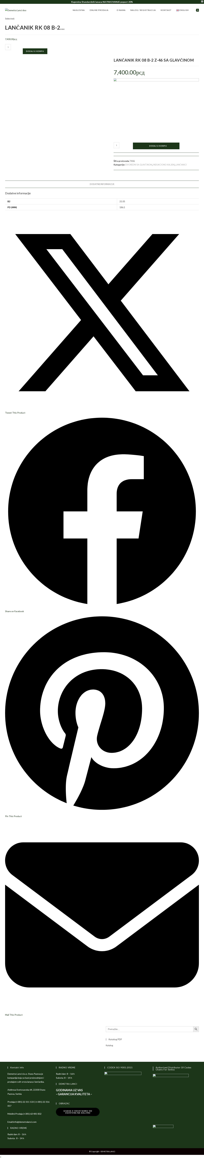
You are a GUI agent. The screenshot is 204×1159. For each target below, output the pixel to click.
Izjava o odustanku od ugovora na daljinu (77, 1112)
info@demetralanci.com (24, 1121)
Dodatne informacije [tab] (102, 184)
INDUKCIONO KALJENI (164, 164)
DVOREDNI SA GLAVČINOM (138, 164)
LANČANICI (181, 164)
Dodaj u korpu (35, 51)
